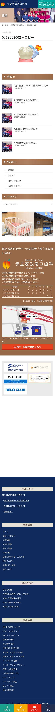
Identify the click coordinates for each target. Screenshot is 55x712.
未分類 (11, 170)
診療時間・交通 (9, 565)
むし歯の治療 (8, 644)
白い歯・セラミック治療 (13, 652)
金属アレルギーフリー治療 (13, 656)
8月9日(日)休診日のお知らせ (25, 128)
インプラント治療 (10, 660)
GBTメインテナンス (11, 635)
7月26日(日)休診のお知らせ (25, 143)
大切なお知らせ (14, 186)
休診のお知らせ (14, 180)
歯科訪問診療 (8, 690)
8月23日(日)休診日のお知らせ (26, 100)
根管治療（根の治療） (12, 648)
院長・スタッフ (9, 535)
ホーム (5, 531)
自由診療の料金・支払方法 (13, 556)
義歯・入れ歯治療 (10, 669)
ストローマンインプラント (13, 665)
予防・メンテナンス (11, 631)
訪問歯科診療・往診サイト (15, 506)
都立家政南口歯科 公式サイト (14, 495)
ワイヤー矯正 (8, 686)
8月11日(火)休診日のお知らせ (26, 114)
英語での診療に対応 (11, 606)
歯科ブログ (7, 569)
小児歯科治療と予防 (11, 673)
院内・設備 (7, 548)
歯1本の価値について (11, 627)
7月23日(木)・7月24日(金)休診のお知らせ (31, 85)
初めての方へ (8, 561)
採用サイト (8, 511)
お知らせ (11, 175)
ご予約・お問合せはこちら (27, 346)
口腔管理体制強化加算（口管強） (16, 594)
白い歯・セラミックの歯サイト (16, 500)
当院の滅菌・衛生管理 (12, 602)
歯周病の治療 (8, 639)
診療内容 (6, 552)
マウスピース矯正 (10, 681)
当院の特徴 (7, 544)
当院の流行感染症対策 (12, 598)
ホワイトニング (9, 677)
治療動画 (6, 540)
